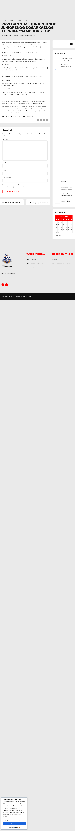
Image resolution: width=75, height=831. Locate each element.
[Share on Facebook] (38, 120)
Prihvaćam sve (14, 824)
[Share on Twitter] (41, 120)
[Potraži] (71, 44)
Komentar (6, 139)
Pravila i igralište (55, 267)
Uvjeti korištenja (30, 267)
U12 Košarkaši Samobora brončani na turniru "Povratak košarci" (66, 196)
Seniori (53, 275)
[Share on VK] (47, 120)
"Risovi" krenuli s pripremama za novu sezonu (66, 66)
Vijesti (26, 20)
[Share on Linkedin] (44, 120)
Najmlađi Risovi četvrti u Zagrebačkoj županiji (66, 188)
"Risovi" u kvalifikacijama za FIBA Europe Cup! (66, 183)
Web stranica (6, 177)
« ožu (56, 235)
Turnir (19, 20)
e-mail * (4, 170)
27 (68, 229)
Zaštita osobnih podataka (32, 271)
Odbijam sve (20, 820)
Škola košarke (54, 259)
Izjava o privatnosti (31, 259)
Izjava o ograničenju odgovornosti (34, 263)
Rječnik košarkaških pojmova (58, 271)
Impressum (29, 275)
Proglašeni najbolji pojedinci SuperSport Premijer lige (66, 201)
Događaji (4, 20)
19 (66, 227)
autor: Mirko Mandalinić (22, 35)
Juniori (12, 20)
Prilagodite (8, 820)
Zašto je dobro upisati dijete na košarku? (61, 263)
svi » (60, 235)
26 (66, 229)
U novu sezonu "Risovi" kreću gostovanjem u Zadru (66, 60)
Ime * (4, 163)
